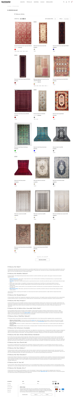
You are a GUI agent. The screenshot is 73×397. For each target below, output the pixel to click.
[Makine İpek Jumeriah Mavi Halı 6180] (62, 167)
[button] (20, 18)
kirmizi (15, 49)
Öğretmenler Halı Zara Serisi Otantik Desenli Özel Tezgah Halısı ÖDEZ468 (41, 80)
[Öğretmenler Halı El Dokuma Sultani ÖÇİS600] (42, 234)
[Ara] (63, 2)
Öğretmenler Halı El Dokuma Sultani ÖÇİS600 (41, 247)
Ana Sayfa (9, 6)
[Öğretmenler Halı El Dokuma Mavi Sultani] (42, 134)
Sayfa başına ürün (49, 18)
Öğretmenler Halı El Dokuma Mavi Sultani (40, 147)
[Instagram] (56, 384)
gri (34, 117)
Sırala (60, 18)
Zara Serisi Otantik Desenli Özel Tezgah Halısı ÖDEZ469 (23, 45)
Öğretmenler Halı (44, 371)
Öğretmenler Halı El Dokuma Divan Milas (40, 45)
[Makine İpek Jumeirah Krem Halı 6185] (23, 201)
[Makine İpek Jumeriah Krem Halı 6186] (42, 201)
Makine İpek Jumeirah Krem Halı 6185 (20, 213)
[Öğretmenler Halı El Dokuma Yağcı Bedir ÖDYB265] (62, 33)
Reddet (47, 394)
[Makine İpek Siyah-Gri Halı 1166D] (62, 134)
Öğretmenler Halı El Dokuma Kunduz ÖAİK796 (21, 113)
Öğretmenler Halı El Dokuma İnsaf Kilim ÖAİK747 (60, 79)
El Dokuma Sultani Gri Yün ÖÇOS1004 (39, 113)
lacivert (53, 49)
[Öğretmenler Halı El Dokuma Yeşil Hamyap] (23, 134)
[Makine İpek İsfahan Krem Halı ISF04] (42, 167)
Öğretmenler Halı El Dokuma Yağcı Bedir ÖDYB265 (60, 45)
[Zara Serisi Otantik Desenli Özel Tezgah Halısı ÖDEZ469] (23, 33)
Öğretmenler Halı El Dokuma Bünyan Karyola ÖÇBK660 (23, 247)
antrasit (53, 184)
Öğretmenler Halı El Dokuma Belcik (19, 180)
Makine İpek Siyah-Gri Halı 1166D (58, 147)
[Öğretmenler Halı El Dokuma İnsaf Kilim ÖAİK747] (62, 66)
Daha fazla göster (42, 259)
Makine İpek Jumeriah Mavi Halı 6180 (58, 180)
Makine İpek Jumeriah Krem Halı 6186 (39, 213)
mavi (34, 150)
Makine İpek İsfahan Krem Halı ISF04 (39, 180)
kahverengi (34, 251)
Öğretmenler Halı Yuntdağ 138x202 (58, 113)
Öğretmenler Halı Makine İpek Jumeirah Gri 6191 (60, 213)
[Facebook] (53, 384)
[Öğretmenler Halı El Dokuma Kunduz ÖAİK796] (23, 100)
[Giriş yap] (66, 1)
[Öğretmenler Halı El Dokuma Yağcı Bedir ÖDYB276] (23, 66)
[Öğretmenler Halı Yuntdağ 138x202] (62, 100)
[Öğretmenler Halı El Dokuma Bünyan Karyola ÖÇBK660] (23, 234)
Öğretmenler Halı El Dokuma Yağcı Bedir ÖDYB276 (22, 79)
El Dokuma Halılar (15, 6)
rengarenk (34, 84)
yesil (15, 150)
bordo (15, 83)
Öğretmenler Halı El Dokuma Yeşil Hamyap (21, 147)
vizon (34, 49)
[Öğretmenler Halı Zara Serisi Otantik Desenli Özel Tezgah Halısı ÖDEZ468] (42, 66)
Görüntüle (16, 18)
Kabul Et (36, 394)
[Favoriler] (69, 1)
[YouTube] (58, 384)
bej (15, 217)
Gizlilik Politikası (42, 391)
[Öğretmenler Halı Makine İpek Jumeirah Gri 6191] (62, 201)
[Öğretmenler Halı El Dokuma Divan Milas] (42, 33)
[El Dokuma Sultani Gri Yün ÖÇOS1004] (42, 100)
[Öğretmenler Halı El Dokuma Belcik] (23, 167)
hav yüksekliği (41, 321)
